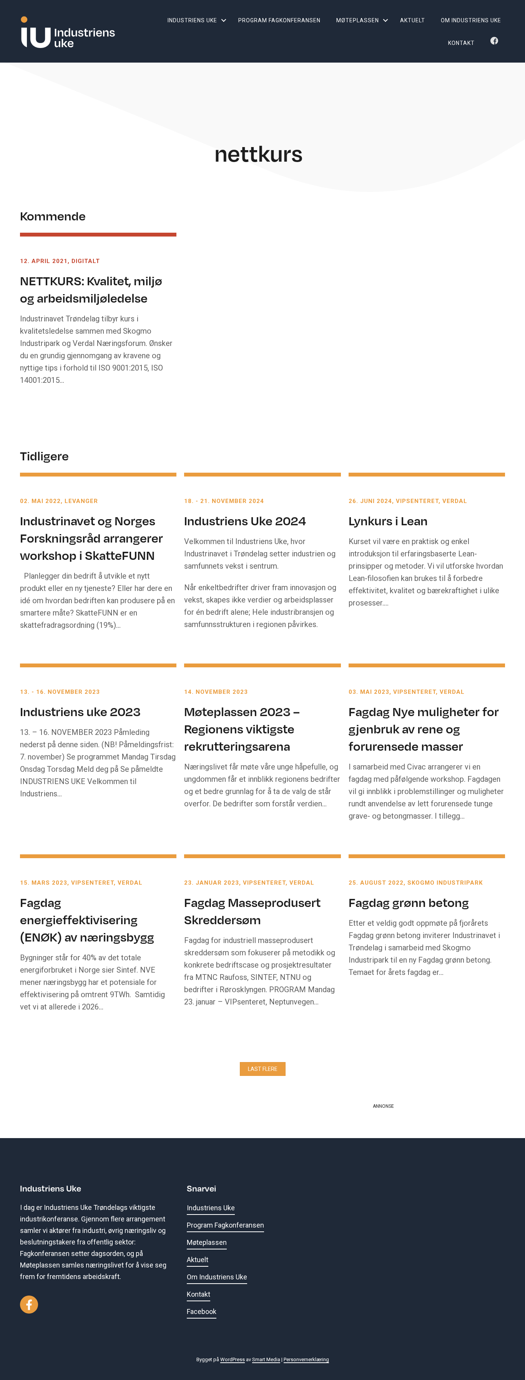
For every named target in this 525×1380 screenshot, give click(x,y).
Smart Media (266, 1359)
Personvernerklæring (306, 1359)
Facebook (496, 43)
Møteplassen (357, 20)
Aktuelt (412, 20)
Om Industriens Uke (471, 20)
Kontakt (461, 43)
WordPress (232, 1359)
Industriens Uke (192, 20)
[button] (223, 20)
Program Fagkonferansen (279, 20)
